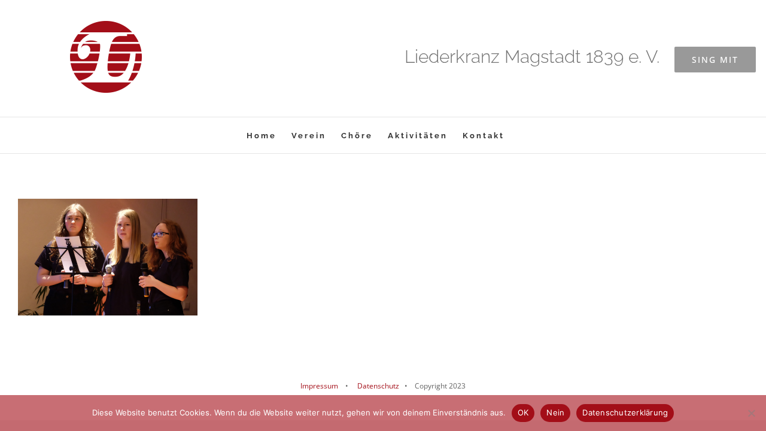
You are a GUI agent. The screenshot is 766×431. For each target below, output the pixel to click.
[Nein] (751, 413)
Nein (555, 412)
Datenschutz (377, 386)
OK (523, 412)
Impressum (319, 386)
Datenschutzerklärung (625, 412)
